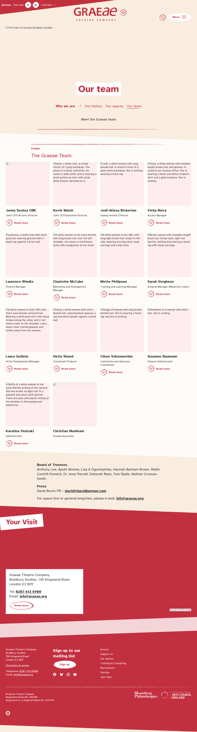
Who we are (66, 106)
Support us (106, 654)
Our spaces (114, 106)
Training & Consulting (113, 663)
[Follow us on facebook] (54, 674)
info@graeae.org (129, 498)
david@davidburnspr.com (85, 491)
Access (6, 4)
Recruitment (107, 667)
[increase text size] (35, 5)
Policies (104, 672)
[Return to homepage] (95, 14)
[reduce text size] (28, 5)
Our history (93, 106)
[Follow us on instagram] (68, 674)
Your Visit (105, 677)
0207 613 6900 (28, 591)
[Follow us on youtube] (75, 674)
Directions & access (17, 665)
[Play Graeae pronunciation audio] (123, 12)
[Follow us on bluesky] (61, 674)
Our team (134, 106)
